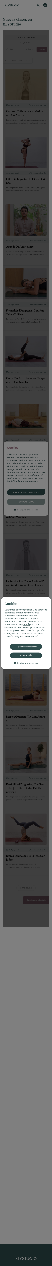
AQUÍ (26, 624)
